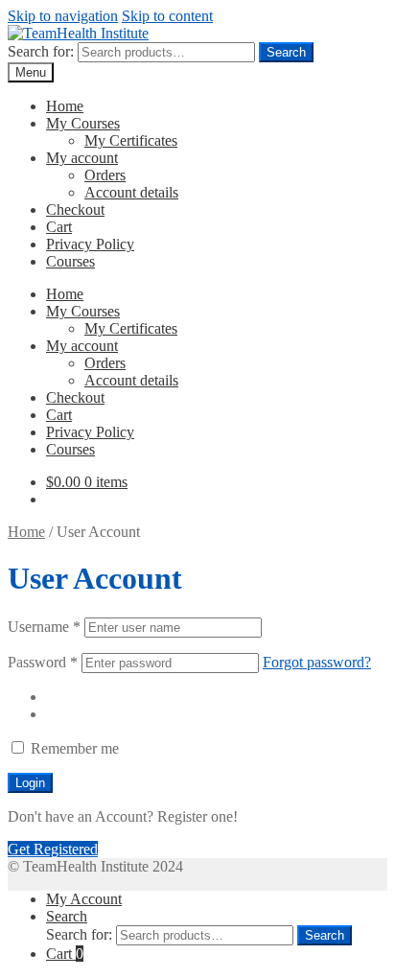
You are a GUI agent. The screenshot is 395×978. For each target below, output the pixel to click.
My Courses (83, 123)
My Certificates (130, 140)
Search (286, 52)
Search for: (41, 51)
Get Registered (53, 849)
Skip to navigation (63, 16)
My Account (84, 899)
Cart (59, 227)
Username (44, 626)
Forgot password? (317, 662)
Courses (70, 261)
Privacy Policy (90, 244)
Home (64, 106)
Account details (131, 192)
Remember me (73, 748)
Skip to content (167, 16)
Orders (105, 175)
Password (43, 662)
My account (82, 158)
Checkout (75, 209)
